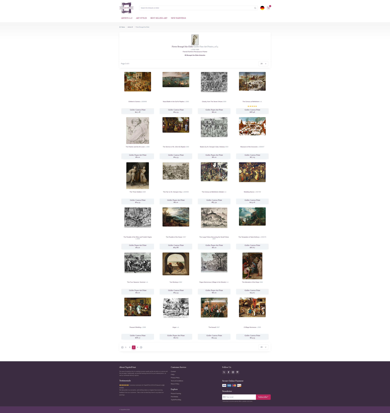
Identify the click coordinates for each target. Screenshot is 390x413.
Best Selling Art (159, 18)
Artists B (130, 27)
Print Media (174, 397)
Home (123, 27)
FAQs (172, 374)
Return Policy (175, 384)
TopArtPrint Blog (176, 400)
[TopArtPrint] (126, 8)
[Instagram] (233, 372)
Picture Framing (176, 393)
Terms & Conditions (177, 381)
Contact (173, 371)
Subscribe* (263, 397)
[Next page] (141, 348)
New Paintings (178, 18)
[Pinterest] (237, 372)
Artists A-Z (126, 18)
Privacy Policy (175, 378)
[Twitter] (224, 372)
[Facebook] (228, 372)
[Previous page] (122, 348)
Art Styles (141, 18)
